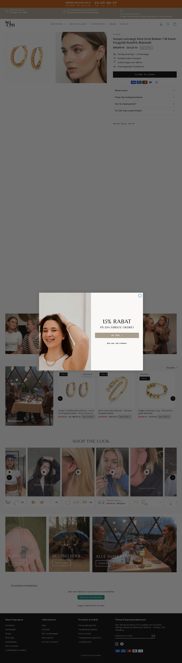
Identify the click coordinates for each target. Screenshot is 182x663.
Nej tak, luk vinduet (117, 343)
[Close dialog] (140, 295)
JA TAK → (117, 335)
